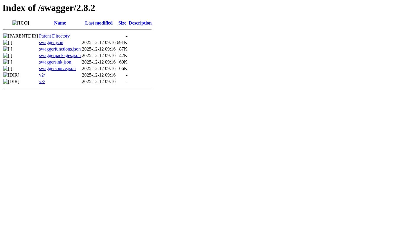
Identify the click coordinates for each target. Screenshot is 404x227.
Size (122, 22)
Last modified (99, 22)
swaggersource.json (57, 68)
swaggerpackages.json (60, 55)
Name (60, 22)
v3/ (42, 81)
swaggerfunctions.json (60, 48)
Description (140, 22)
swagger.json (51, 42)
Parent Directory (54, 35)
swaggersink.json (55, 61)
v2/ (42, 74)
